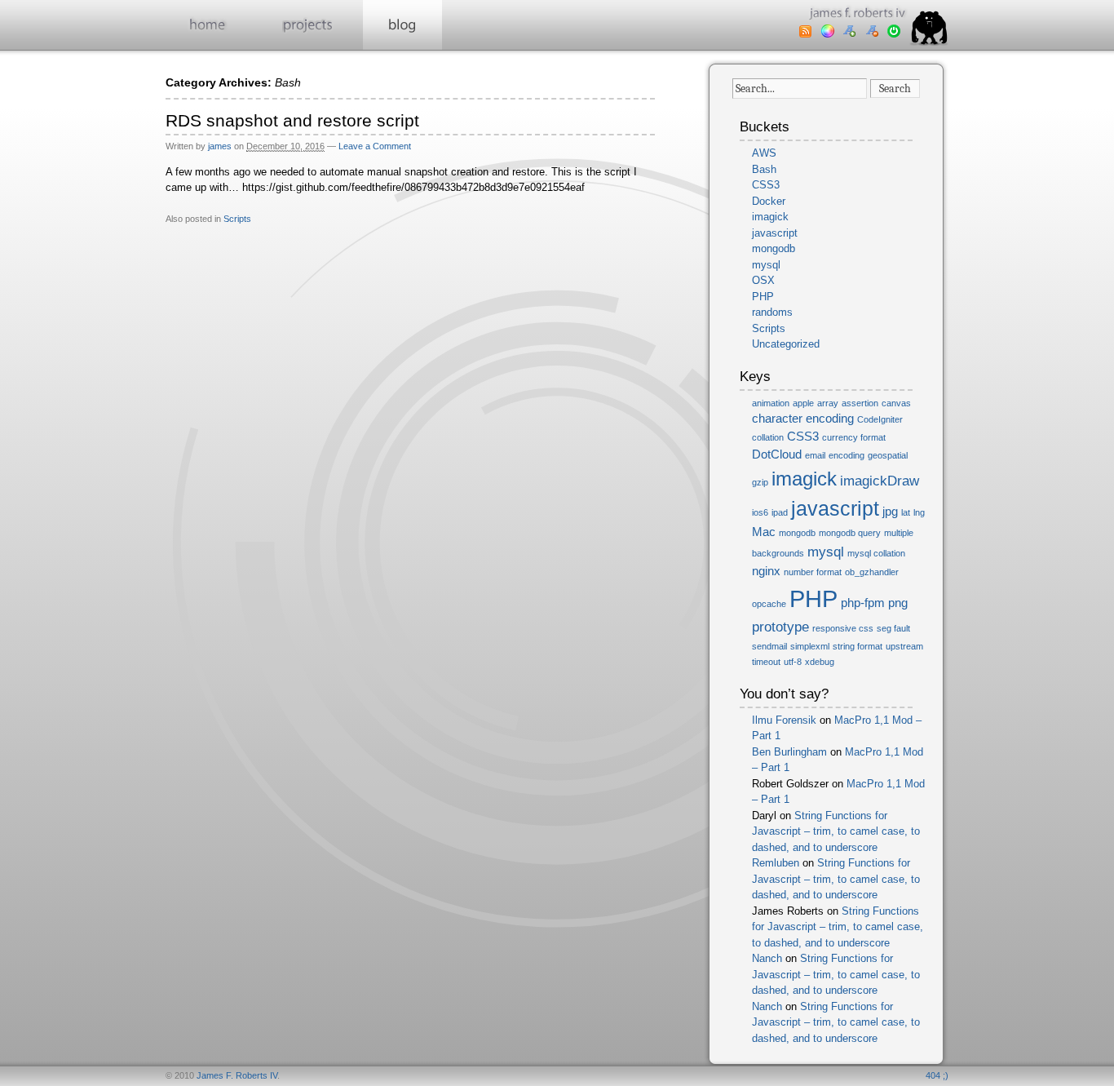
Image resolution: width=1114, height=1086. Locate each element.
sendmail (769, 646)
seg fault (893, 628)
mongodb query (850, 533)
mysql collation (876, 553)
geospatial (888, 455)
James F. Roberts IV (237, 1075)
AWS (764, 153)
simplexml (809, 646)
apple (803, 403)
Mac (764, 532)
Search (895, 88)
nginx (766, 571)
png (898, 602)
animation (770, 403)
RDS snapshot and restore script (292, 120)
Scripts (237, 219)
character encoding (803, 418)
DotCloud (777, 454)
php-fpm (863, 602)
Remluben (775, 863)
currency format (854, 437)
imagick (770, 217)
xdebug (819, 662)
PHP (763, 296)
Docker (768, 201)
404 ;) (937, 1075)
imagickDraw (879, 480)
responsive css (842, 628)
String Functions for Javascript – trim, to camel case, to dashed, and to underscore (836, 831)
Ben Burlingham (789, 752)
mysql (766, 265)
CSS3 (766, 185)
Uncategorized (786, 344)
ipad (779, 512)
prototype (780, 626)
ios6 (760, 512)
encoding (846, 455)
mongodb (773, 248)
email (815, 455)
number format (813, 572)
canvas (896, 403)
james (220, 146)
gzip (760, 482)
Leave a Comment (374, 146)
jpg (890, 511)
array (827, 403)
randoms (772, 312)
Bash (764, 169)
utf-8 (793, 662)
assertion (860, 403)
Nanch (767, 958)
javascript (775, 233)
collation (768, 437)
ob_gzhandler (872, 572)
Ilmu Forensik (784, 720)
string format (857, 646)
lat (905, 512)
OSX (763, 280)
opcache (769, 604)
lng (919, 512)
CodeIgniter (880, 419)
